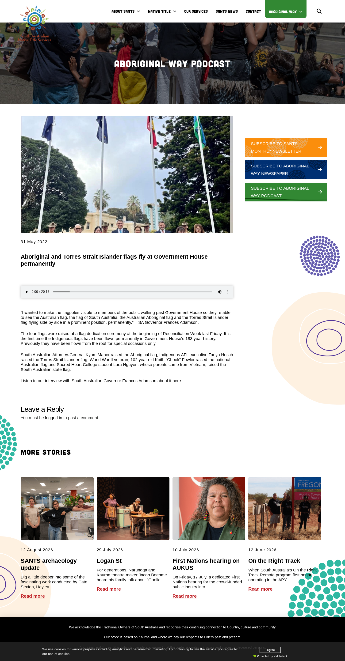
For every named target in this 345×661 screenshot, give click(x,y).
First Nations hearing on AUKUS (206, 564)
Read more (33, 596)
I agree (270, 650)
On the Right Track (274, 560)
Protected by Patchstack (272, 656)
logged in (53, 417)
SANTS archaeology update (49, 564)
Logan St (109, 560)
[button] (319, 11)
